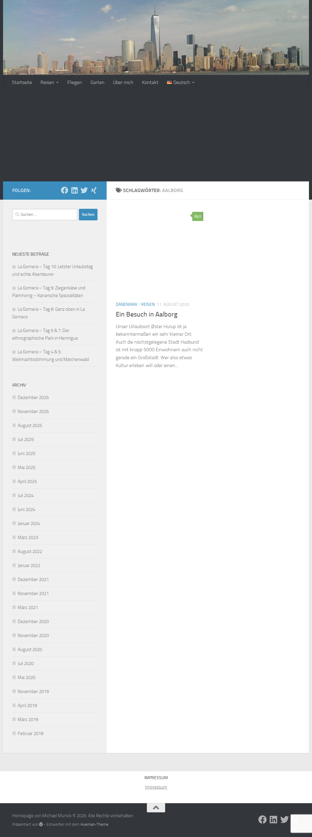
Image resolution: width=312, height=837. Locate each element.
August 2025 (30, 425)
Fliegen (74, 82)
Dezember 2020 (33, 621)
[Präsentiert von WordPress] (41, 824)
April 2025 (27, 481)
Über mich (123, 82)
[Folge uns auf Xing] (94, 190)
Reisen (47, 82)
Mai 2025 (26, 467)
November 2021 (33, 593)
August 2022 (30, 551)
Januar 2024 (29, 523)
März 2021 (28, 607)
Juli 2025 (26, 439)
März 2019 (28, 719)
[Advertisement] (156, 135)
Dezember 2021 (33, 579)
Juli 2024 (26, 495)
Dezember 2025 (33, 397)
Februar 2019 (30, 733)
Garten (97, 82)
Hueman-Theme (94, 824)
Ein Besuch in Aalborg (146, 314)
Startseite (22, 82)
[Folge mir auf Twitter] (84, 190)
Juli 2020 (26, 663)
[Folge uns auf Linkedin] (74, 190)
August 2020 (30, 649)
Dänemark (126, 304)
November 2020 (33, 635)
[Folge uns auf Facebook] (64, 190)
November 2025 (33, 411)
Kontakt (150, 82)
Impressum (156, 787)
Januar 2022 (29, 565)
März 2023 (28, 537)
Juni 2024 (26, 509)
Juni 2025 (26, 453)
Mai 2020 (26, 677)
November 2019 (33, 691)
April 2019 (27, 705)
